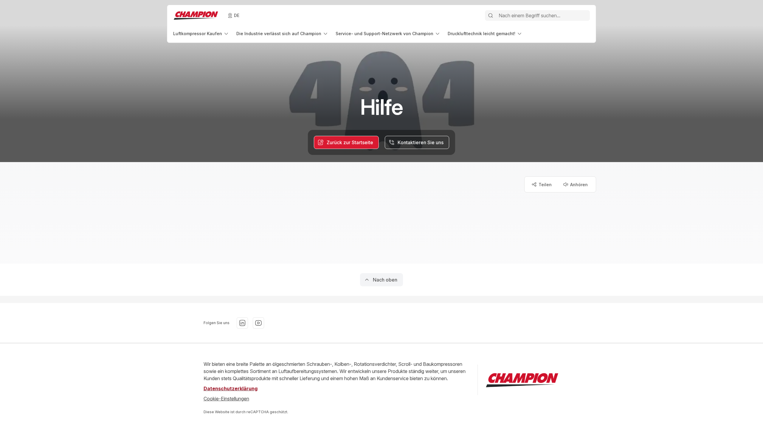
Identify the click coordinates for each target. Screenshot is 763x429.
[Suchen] (490, 15)
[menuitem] (201, 33)
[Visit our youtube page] (258, 323)
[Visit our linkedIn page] (242, 323)
